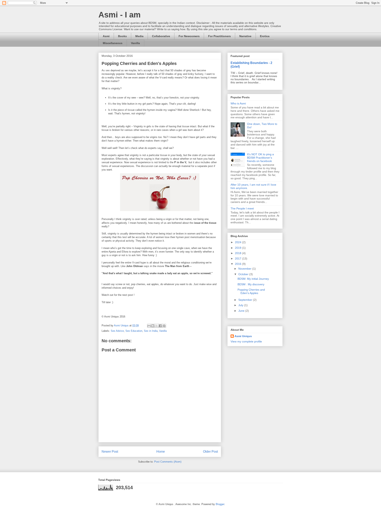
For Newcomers (189, 36)
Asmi (106, 36)
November (245, 268)
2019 (238, 247)
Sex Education (133, 330)
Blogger (220, 504)
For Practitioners (219, 36)
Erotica (264, 36)
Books (122, 36)
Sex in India (151, 330)
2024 (238, 242)
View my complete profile (246, 341)
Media (139, 36)
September (245, 299)
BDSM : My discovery (251, 284)
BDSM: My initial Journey (253, 278)
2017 (238, 258)
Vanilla (135, 43)
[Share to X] (157, 326)
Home (160, 451)
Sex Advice (117, 330)
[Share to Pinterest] (164, 326)
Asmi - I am (119, 14)
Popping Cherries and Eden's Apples (251, 291)
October (243, 274)
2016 (238, 263)
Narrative (245, 36)
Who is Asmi (238, 103)
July (241, 305)
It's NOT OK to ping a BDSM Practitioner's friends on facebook (260, 158)
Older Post (210, 451)
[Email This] (149, 326)
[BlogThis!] (153, 326)
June (241, 310)
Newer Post (110, 451)
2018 (238, 253)
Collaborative (161, 36)
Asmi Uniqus (243, 336)
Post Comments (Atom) (167, 461)
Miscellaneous (112, 43)
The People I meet (242, 208)
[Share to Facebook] (160, 326)
